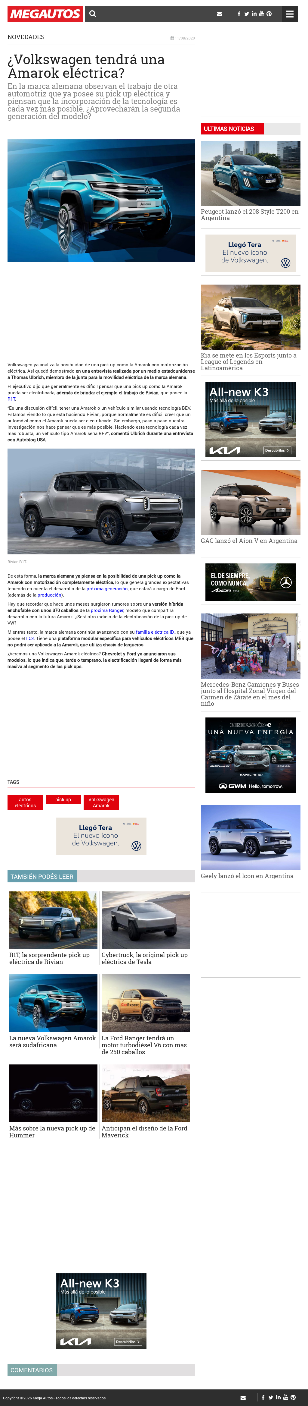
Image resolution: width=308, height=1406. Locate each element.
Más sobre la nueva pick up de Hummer (52, 1131)
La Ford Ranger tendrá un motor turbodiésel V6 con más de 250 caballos (144, 1045)
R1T (11, 399)
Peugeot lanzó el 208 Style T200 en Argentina (250, 214)
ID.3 (30, 638)
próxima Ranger (107, 610)
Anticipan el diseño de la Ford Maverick (144, 1131)
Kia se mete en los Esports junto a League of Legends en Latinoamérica (249, 361)
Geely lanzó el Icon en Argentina (247, 876)
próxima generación (107, 588)
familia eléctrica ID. (155, 632)
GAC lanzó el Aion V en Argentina (249, 540)
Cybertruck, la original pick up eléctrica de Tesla (145, 958)
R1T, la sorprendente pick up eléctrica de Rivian (49, 958)
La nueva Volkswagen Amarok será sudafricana (52, 1041)
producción (49, 595)
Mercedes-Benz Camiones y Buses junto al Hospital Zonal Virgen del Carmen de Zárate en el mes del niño (250, 693)
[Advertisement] (101, 308)
